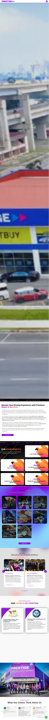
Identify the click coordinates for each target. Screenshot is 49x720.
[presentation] (3, 571)
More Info (5, 507)
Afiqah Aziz (23, 707)
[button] (47, 1)
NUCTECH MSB (9, 707)
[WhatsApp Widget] (46, 717)
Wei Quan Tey (38, 707)
